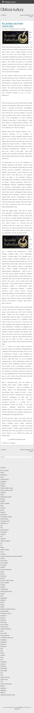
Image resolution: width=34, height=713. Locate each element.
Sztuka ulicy (3, 666)
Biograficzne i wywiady (6, 497)
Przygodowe (3, 640)
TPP (1, 681)
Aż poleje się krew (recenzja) (12, 24)
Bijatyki (2, 494)
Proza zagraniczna (5, 635)
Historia (2, 547)
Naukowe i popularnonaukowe (7, 609)
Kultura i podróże (4, 582)
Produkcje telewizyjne (5, 629)
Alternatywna (3, 475)
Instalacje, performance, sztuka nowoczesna (11, 556)
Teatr (1, 672)
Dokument (2, 508)
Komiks (2, 571)
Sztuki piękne (3, 668)
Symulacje (3, 664)
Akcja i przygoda (4, 470)
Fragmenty (3, 538)
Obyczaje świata (4, 611)
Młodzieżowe (3, 598)
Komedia (2, 567)
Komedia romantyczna (6, 569)
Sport (1, 659)
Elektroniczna (3, 514)
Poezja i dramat (4, 624)
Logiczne (2, 593)
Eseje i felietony (4, 519)
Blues (1, 505)
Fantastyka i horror (5, 521)
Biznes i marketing (5, 503)
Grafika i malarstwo (5, 541)
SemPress (17, 708)
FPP (1, 536)
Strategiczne (3, 661)
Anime (2, 477)
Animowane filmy (4, 479)
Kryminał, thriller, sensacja (7, 580)
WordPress (20, 707)
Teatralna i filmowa (5, 677)
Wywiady (2, 692)
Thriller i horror (4, 679)
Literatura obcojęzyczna (6, 591)
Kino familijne (3, 560)
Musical (2, 602)
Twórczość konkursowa (6, 683)
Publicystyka (3, 642)
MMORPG (3, 600)
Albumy (2, 472)
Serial (1, 657)
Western (2, 686)
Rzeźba (2, 653)
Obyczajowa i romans (5, 613)
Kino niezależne (4, 563)
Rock (1, 648)
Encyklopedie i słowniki (6, 516)
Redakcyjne (3, 644)
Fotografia (2, 534)
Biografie (2, 499)
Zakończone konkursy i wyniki (7, 694)
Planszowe (3, 620)
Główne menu (10, 2)
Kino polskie (3, 565)
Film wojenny (3, 532)
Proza (1, 631)
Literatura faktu (4, 589)
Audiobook (3, 492)
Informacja (3, 554)
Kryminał (2, 578)
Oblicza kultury (11, 9)
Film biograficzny (4, 530)
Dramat (13, 443)
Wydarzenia (3, 688)
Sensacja (2, 655)
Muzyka (2, 604)
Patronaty (2, 618)
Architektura (3, 481)
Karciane (2, 558)
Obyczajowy (3, 615)
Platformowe (3, 622)
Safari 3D (3, 15)
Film (1, 525)
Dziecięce (2, 512)
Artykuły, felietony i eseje (6, 488)
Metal (1, 596)
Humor (2, 552)
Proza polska (3, 633)
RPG (1, 651)
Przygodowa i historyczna (6, 637)
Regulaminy (3, 646)
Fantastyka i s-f (4, 523)
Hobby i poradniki (4, 549)
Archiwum (2, 483)
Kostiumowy (3, 576)
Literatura (2, 585)
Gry (1, 543)
